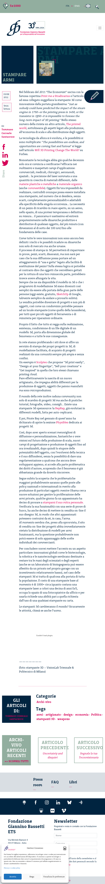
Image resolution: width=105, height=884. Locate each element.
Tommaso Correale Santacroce (8, 133)
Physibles (62, 422)
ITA (67, 6)
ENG (77, 6)
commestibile (36, 188)
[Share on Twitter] (5, 162)
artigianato (53, 714)
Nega (31, 877)
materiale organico (70, 184)
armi (39, 714)
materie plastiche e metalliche (37, 184)
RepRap (60, 408)
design (68, 714)
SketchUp (62, 294)
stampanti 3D (45, 719)
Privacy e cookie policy (12, 868)
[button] (65, 848)
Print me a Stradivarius (55, 96)
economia (81, 714)
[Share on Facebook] (5, 146)
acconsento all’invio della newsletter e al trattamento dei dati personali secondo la (77, 861)
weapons (63, 719)
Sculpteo (41, 362)
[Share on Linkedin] (5, 154)
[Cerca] (96, 7)
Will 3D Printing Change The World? (57, 150)
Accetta (12, 877)
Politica (96, 714)
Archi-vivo (43, 702)
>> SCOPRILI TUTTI (16, 761)
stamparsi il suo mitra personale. (63, 502)
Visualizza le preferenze (54, 877)
